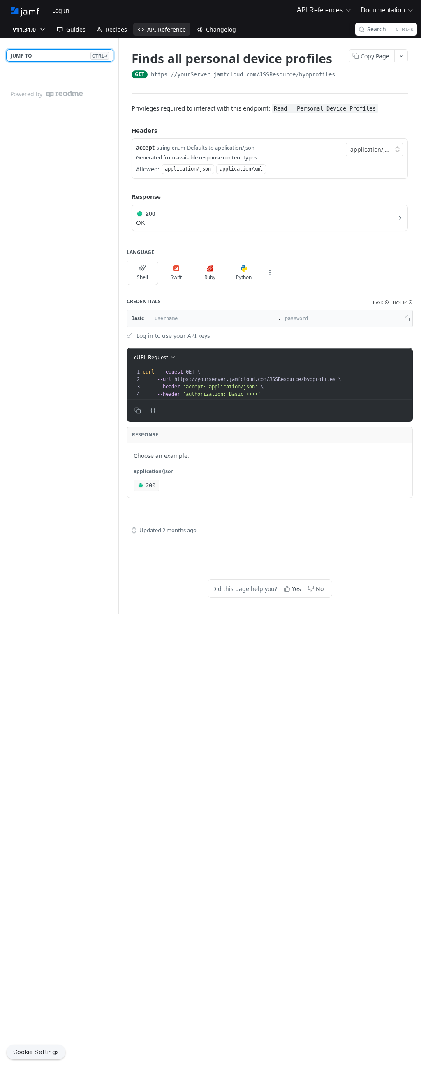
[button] (381, 303)
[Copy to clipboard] (343, 75)
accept (145, 147)
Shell (142, 277)
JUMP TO (59, 55)
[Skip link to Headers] (125, 130)
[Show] (407, 318)
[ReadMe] (64, 94)
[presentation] (276, 383)
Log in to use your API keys (173, 335)
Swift (176, 277)
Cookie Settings (36, 1051)
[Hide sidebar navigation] (116, 326)
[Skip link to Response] (125, 196)
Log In (60, 10)
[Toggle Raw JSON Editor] (153, 410)
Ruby (209, 277)
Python (244, 277)
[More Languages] (269, 273)
